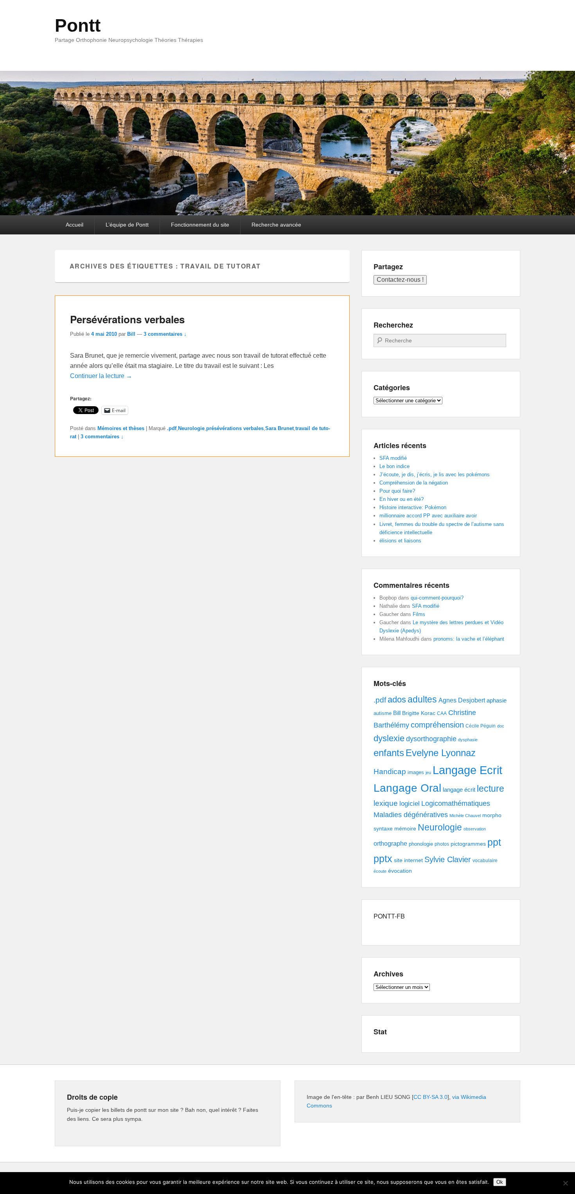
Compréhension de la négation (413, 483)
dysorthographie (431, 739)
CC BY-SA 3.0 (430, 1097)
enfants (389, 752)
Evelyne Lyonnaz (441, 752)
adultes (422, 699)
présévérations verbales (235, 428)
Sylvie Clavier (447, 859)
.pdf (171, 428)
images (416, 772)
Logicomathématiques (455, 803)
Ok (499, 1182)
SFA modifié (393, 458)
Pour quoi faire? (397, 491)
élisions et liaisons (400, 541)
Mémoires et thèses (120, 428)
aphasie (497, 700)
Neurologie (191, 428)
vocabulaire (485, 860)
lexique (386, 803)
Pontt (78, 25)
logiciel (409, 803)
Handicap (390, 771)
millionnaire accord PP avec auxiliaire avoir (428, 516)
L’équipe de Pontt (127, 225)
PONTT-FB (389, 915)
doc (500, 726)
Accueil (74, 225)
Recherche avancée (276, 225)
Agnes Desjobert (461, 700)
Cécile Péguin (480, 726)
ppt (494, 842)
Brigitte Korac (418, 713)
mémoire (405, 828)
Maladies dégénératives (411, 815)
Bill (131, 334)
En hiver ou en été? (401, 499)
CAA (442, 713)
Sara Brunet (279, 428)
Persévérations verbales (127, 319)
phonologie (421, 844)
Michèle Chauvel (465, 815)
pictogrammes (468, 844)
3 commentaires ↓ (165, 334)
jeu (428, 772)
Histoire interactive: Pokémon (412, 507)
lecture (490, 789)
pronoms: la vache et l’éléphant (468, 639)
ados (397, 699)
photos (442, 844)
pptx (383, 858)
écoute (380, 871)
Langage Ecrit (467, 770)
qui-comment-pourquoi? (437, 598)
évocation (400, 871)
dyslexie (389, 738)
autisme (383, 713)
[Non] (565, 1183)
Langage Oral (407, 788)
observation (475, 829)
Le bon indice (394, 466)
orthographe (390, 843)
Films (419, 614)
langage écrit (459, 789)
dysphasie (468, 739)
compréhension (437, 724)
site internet (408, 860)
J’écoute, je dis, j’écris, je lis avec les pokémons (434, 474)
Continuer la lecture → (101, 376)
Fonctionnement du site (200, 225)
